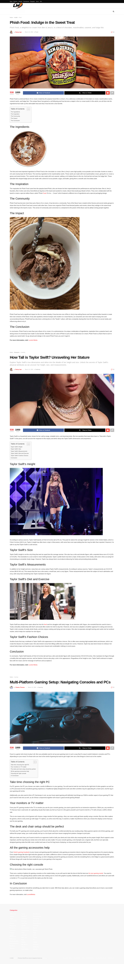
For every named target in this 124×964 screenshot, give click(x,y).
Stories (35, 930)
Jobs (23, 932)
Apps (11, 918)
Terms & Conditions (101, 958)
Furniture (24, 918)
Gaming (16, 677)
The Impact (14, 118)
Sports (37, 1)
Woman (35, 949)
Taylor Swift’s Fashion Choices (19, 455)
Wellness (36, 946)
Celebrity (23, 352)
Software (35, 925)
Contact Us (77, 958)
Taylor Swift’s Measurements (19, 451)
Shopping (36, 918)
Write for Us (111, 958)
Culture (12, 932)
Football (24, 916)
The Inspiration (15, 114)
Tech (41, 1)
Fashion (12, 946)
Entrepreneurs (14, 943)
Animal (12, 916)
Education (13, 939)
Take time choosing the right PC (20, 764)
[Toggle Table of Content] (27, 109)
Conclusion (14, 458)
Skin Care (36, 921)
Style (34, 932)
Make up (24, 937)
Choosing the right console (18, 773)
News (23, 946)
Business (15, 1)
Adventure (13, 914)
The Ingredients (15, 112)
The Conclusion (15, 120)
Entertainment (26, 1)
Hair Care (24, 923)
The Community (15, 116)
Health (16, 17)
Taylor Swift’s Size (16, 449)
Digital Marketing (13, 935)
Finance (12, 948)
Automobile (13, 921)
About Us (65, 958)
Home (11, 1)
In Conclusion (15, 775)
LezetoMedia (31, 894)
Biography (32, 1)
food (45, 624)
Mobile (23, 942)
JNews (15, 958)
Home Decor (25, 928)
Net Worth (24, 944)
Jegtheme (44, 958)
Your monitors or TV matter (18, 767)
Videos (35, 942)
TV (34, 939)
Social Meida (37, 923)
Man (22, 939)
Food (20, 17)
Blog (71, 958)
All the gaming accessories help (20, 771)
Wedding (36, 944)
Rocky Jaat (18, 32)
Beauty (12, 923)
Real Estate (24, 949)
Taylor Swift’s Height (16, 446)
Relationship (37, 916)
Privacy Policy (90, 958)
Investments (25, 930)
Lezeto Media (33, 340)
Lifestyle (20, 1)
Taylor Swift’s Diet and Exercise (20, 453)
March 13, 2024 (32, 687)
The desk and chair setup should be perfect (23, 769)
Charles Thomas (20, 687)
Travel (35, 937)
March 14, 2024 (29, 32)
